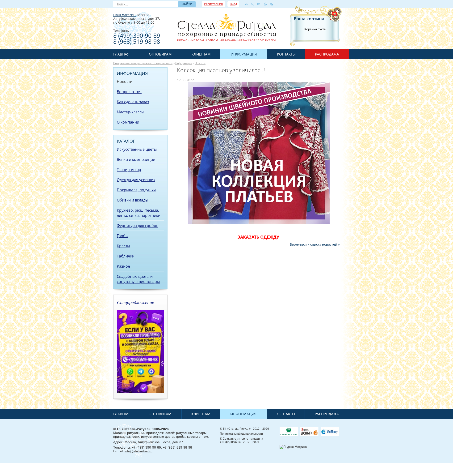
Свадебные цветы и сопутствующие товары (138, 279)
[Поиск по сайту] (252, 4)
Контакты (286, 54)
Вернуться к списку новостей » (315, 244)
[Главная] (246, 4)
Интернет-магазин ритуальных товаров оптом (142, 63)
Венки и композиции (136, 159)
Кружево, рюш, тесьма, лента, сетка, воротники (138, 213)
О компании (128, 122)
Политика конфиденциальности (241, 433)
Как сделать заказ (133, 101)
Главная (121, 54)
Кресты (123, 246)
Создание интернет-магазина (243, 438)
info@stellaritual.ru (138, 451)
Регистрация (213, 4)
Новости (200, 63)
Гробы (122, 235)
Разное (123, 266)
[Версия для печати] (265, 4)
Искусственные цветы (137, 149)
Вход (233, 4)
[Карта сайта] (271, 4)
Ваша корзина (309, 18)
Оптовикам (160, 54)
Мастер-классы (130, 112)
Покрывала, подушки (136, 190)
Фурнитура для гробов (137, 225)
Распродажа (327, 54)
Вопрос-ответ (129, 91)
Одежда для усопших (136, 179)
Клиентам (201, 54)
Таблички (125, 256)
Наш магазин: (124, 15)
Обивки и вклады (132, 200)
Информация (244, 54)
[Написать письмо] (258, 4)
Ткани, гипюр (129, 169)
